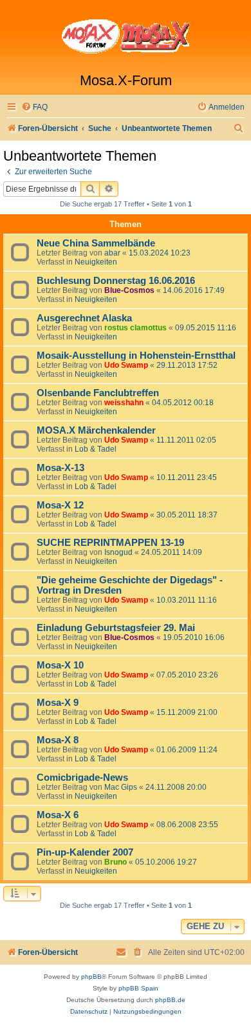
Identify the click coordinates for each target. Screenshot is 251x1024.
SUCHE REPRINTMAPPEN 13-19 (110, 542)
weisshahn (124, 402)
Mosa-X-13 (60, 468)
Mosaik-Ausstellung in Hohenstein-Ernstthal (136, 355)
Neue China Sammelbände (96, 243)
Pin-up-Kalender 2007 (85, 852)
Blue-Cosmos (129, 290)
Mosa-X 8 (58, 740)
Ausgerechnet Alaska (84, 318)
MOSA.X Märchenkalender (96, 430)
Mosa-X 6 (58, 815)
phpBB (91, 976)
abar (112, 252)
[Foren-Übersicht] (125, 36)
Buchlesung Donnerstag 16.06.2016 (116, 281)
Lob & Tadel (95, 449)
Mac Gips (120, 787)
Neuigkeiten (96, 261)
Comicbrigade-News (82, 777)
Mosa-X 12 (60, 505)
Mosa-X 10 (60, 665)
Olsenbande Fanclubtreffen (98, 393)
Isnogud (118, 552)
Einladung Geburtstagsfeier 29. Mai (116, 628)
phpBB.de (170, 999)
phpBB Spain (138, 988)
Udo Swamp (126, 365)
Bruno (115, 862)
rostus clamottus (135, 327)
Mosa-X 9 (58, 703)
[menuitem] (34, 107)
